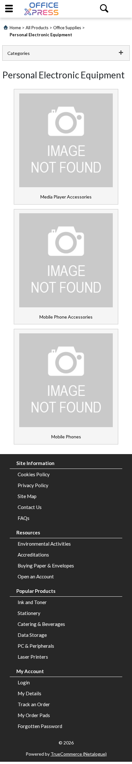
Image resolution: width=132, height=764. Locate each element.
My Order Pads (34, 715)
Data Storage (32, 635)
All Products (37, 27)
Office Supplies (67, 27)
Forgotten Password (40, 726)
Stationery (29, 613)
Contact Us (30, 507)
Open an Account (36, 576)
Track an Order (34, 704)
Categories (18, 53)
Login (24, 682)
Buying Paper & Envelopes (46, 565)
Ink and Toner (32, 602)
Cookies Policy (34, 474)
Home (15, 27)
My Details (29, 693)
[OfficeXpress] (41, 9)
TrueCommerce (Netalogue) (79, 754)
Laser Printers (33, 657)
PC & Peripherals (36, 646)
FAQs (23, 518)
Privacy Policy (33, 485)
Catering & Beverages (41, 624)
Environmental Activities (44, 544)
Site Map (27, 496)
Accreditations (33, 555)
